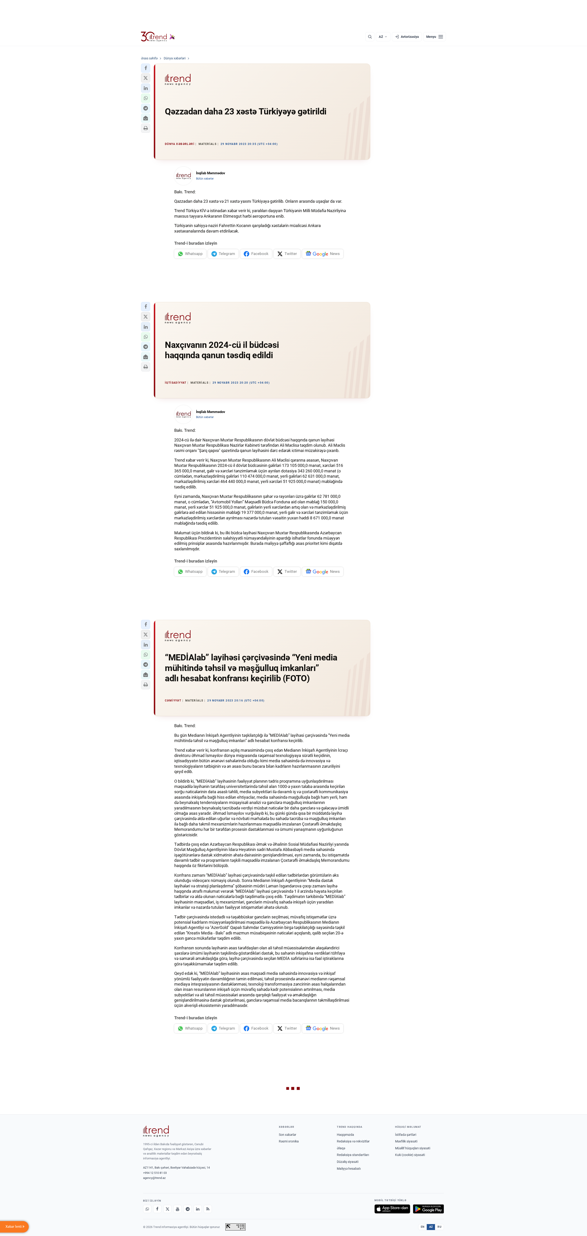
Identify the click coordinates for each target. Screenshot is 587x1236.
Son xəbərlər (287, 1134)
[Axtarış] (369, 36)
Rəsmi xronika (289, 1141)
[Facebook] (157, 1209)
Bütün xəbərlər (205, 178)
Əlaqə (341, 1148)
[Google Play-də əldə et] (428, 1209)
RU (439, 1226)
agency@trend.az (154, 1178)
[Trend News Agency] (156, 1131)
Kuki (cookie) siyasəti (410, 1155)
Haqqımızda (345, 1134)
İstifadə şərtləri (405, 1134)
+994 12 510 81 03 (155, 1173)
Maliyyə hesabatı (349, 1168)
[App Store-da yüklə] (392, 1209)
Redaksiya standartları (353, 1155)
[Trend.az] (158, 37)
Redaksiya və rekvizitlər (353, 1141)
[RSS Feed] (208, 1209)
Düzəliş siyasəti (347, 1162)
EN (422, 1226)
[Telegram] (187, 1209)
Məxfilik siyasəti (406, 1141)
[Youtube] (177, 1209)
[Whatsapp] (147, 1209)
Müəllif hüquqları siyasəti (412, 1148)
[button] (145, 68)
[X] (167, 1209)
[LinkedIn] (198, 1209)
